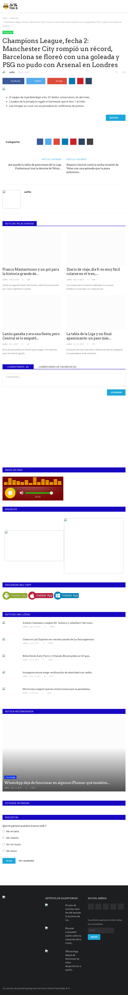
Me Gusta (11, 850)
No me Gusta (13, 844)
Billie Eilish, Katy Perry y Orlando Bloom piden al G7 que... (56, 656)
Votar (9, 860)
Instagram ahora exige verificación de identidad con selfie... (58, 672)
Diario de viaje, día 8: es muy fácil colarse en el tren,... (93, 271)
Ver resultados (26, 860)
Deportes (14, 18)
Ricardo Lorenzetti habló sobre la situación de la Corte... (73, 935)
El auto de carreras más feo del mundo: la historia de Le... (73, 912)
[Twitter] (48, 142)
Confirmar (116, 392)
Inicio (4, 18)
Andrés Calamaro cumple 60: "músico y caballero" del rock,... (58, 622)
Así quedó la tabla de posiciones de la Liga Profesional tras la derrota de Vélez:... (34, 166)
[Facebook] (40, 142)
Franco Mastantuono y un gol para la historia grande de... (30, 271)
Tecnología (10, 777)
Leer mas (115, 117)
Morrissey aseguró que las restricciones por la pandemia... (57, 689)
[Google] (57, 142)
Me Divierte (12, 837)
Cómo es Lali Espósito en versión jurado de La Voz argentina (58, 639)
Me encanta (12, 831)
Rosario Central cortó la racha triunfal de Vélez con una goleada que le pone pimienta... (92, 168)
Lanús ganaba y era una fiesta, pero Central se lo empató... (31, 336)
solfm (12, 72)
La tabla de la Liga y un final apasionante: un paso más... (89, 336)
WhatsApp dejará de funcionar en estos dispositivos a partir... (73, 960)
